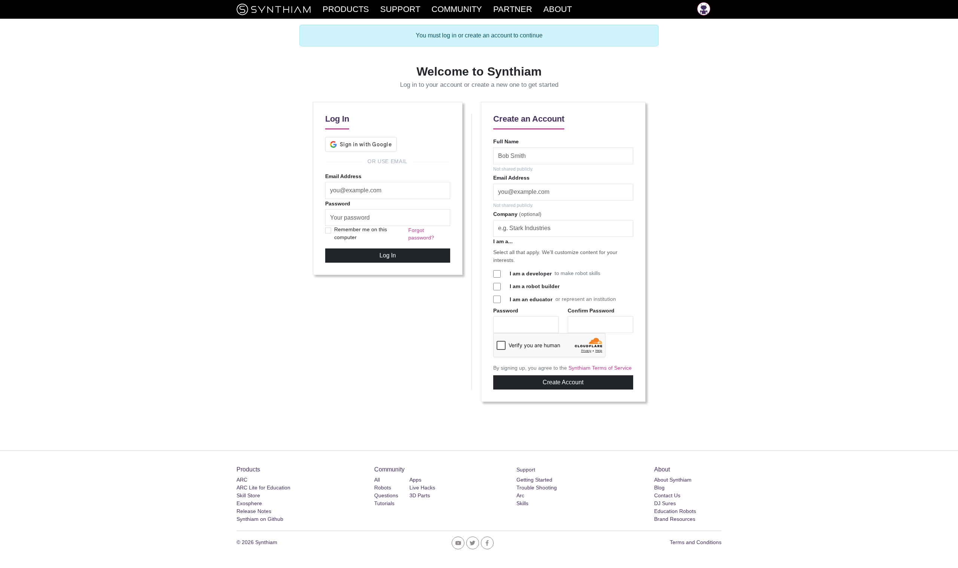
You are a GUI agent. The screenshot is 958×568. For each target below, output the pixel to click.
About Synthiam (673, 480)
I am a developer (531, 274)
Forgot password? (421, 234)
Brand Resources (674, 519)
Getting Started (534, 480)
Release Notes (254, 511)
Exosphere (249, 503)
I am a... (503, 241)
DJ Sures (665, 503)
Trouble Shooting (536, 488)
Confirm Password (591, 311)
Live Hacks (422, 488)
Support (525, 470)
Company (517, 214)
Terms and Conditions (695, 542)
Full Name (506, 141)
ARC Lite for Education (263, 488)
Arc (520, 495)
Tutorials (384, 503)
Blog (659, 488)
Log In (387, 255)
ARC (242, 480)
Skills (522, 503)
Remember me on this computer (360, 233)
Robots (382, 488)
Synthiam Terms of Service (600, 368)
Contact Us (667, 495)
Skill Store (248, 495)
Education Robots (675, 511)
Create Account (563, 382)
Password (337, 204)
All (377, 480)
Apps (415, 480)
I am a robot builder (534, 286)
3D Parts (419, 495)
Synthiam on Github (260, 519)
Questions (386, 495)
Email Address (343, 176)
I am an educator (531, 299)
